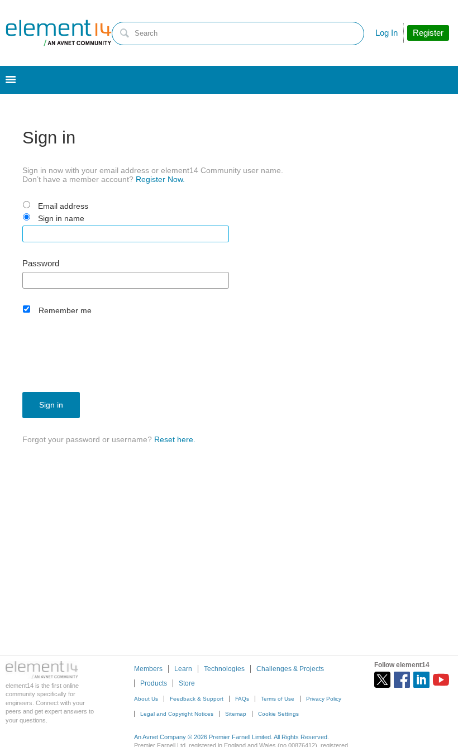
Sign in (51, 404)
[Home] (59, 33)
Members (148, 669)
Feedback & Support (196, 699)
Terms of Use (277, 699)
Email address (63, 206)
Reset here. (174, 439)
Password (40, 263)
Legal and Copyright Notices (176, 714)
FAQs (242, 699)
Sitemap (235, 714)
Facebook (402, 680)
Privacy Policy (323, 699)
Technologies (224, 669)
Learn (183, 669)
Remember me (65, 310)
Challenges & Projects (290, 669)
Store (187, 683)
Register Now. (160, 179)
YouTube (441, 680)
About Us (146, 699)
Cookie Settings (278, 714)
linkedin (421, 680)
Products (153, 683)
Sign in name (61, 218)
